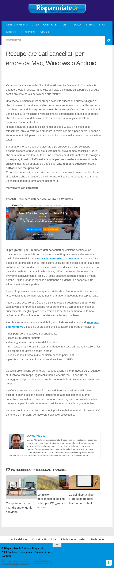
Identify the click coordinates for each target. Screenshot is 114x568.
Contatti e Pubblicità (44, 539)
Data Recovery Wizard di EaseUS (58, 258)
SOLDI (77, 24)
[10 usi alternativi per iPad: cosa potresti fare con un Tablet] (84, 482)
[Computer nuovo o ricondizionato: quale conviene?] (21, 487)
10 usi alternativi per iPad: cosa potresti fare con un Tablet (82, 499)
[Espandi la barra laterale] (109, 40)
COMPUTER (50, 24)
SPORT (103, 24)
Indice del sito (18, 539)
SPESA (90, 24)
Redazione (97, 539)
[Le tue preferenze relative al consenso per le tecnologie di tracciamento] (109, 563)
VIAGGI (45, 32)
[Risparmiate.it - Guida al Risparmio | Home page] (57, 8)
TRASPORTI (28, 32)
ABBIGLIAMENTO (17, 24)
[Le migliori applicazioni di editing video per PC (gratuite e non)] (53, 482)
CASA (35, 24)
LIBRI (66, 24)
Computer (13, 40)
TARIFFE (11, 32)
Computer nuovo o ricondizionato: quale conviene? (19, 507)
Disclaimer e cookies (73, 539)
